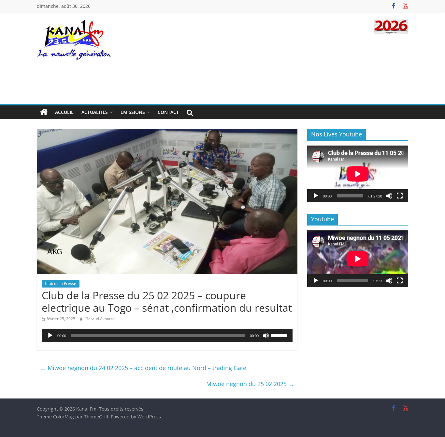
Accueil (64, 112)
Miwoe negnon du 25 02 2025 (250, 384)
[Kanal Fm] (44, 112)
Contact (168, 112)
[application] (167, 335)
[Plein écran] (399, 196)
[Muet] (266, 335)
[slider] (280, 335)
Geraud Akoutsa (100, 318)
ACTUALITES (94, 112)
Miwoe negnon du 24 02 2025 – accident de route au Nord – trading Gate (143, 368)
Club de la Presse (60, 283)
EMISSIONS (133, 112)
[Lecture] (50, 335)
